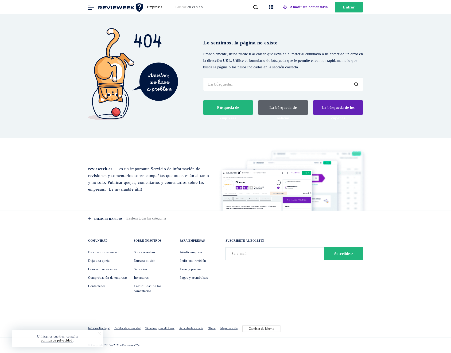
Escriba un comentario (104, 252)
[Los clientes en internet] (119, 6)
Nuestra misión (145, 261)
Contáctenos (96, 286)
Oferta (212, 328)
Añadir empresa (191, 252)
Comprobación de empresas (107, 277)
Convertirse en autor (102, 269)
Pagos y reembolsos (194, 277)
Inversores (141, 277)
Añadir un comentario (309, 7)
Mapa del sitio (229, 328)
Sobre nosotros (144, 252)
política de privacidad (57, 340)
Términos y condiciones (160, 328)
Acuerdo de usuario (191, 328)
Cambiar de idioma (261, 328)
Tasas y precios (191, 269)
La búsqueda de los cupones (338, 110)
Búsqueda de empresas (228, 110)
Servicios (140, 269)
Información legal (99, 328)
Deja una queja (98, 261)
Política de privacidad (127, 328)
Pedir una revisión (193, 261)
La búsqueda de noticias (283, 110)
